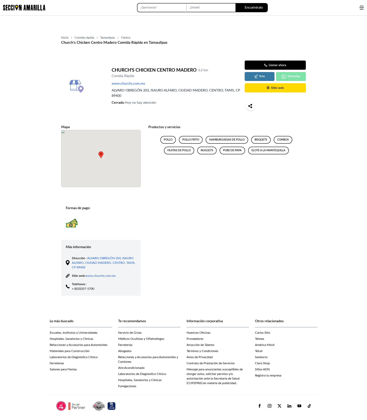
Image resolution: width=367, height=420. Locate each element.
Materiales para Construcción (69, 351)
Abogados (125, 351)
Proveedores (195, 338)
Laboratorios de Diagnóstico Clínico (74, 357)
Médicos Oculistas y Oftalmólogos (141, 338)
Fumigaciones (127, 386)
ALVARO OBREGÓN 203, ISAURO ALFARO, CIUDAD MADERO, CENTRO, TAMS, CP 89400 (103, 263)
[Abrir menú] (361, 7)
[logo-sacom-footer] (86, 406)
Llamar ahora (277, 65)
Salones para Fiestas (63, 369)
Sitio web (277, 87)
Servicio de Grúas (130, 332)
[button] (100, 155)
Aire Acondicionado (131, 367)
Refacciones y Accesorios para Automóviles (78, 344)
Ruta (262, 76)
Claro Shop (262, 363)
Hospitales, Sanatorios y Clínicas (71, 338)
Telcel (258, 351)
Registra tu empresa (268, 375)
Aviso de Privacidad (200, 357)
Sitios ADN (262, 369)
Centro (125, 37)
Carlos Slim (262, 332)
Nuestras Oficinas (198, 332)
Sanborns (261, 357)
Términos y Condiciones (202, 351)
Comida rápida (84, 37)
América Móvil (264, 344)
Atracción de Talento (200, 344)
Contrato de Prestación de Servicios (211, 363)
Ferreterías (57, 363)
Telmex (259, 338)
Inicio (64, 37)
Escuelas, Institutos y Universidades (73, 332)
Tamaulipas (107, 37)
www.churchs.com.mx (128, 83)
